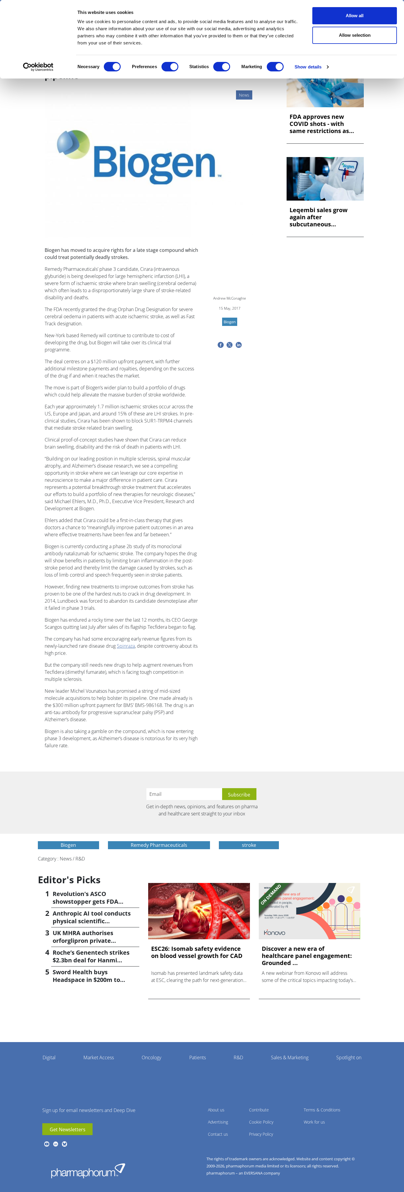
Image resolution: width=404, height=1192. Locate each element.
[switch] (169, 66)
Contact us (218, 1134)
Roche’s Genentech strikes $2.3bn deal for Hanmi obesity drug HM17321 (91, 960)
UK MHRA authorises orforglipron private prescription (83, 940)
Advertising (218, 1122)
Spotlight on (348, 1057)
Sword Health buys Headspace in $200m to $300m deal (86, 979)
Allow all (354, 15)
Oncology (151, 1057)
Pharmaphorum (88, 1171)
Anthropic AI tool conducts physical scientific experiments (92, 921)
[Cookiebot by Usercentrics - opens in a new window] (38, 67)
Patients (197, 1057)
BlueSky (64, 1144)
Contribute (259, 1110)
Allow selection (355, 35)
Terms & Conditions (322, 1110)
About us (216, 1110)
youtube (47, 1144)
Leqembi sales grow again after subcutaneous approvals (319, 217)
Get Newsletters (67, 1129)
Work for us (314, 1122)
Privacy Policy (261, 1134)
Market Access (98, 1057)
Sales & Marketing (289, 1057)
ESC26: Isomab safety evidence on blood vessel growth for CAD (197, 952)
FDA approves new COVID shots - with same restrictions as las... (319, 124)
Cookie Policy (261, 1122)
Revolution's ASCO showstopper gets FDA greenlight (85, 901)
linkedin (56, 1144)
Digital (49, 1057)
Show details (308, 66)
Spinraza (126, 646)
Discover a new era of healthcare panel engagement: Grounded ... (307, 956)
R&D (238, 1057)
